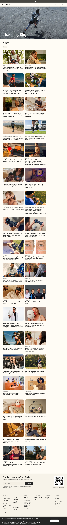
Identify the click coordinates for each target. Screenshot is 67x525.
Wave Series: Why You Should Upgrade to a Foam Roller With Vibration (11, 441)
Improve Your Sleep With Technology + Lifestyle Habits (35, 394)
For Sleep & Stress (5, 501)
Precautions (26, 508)
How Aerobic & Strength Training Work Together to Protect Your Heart (35, 463)
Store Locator (27, 500)
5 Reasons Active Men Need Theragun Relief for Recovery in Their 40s (13, 185)
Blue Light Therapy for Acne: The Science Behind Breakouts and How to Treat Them (35, 186)
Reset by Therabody (26, 498)
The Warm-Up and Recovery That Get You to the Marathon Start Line (13, 349)
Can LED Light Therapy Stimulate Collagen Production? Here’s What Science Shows (34, 325)
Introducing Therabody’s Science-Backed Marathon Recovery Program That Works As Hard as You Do (13, 138)
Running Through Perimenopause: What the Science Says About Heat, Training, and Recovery (12, 115)
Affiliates (57, 500)
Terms (14, 486)
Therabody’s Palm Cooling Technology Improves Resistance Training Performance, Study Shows (13, 258)
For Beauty (5, 503)
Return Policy (16, 506)
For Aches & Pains (7, 498)
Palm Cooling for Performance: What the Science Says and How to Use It (12, 280)
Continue (54, 520)
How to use (47, 495)
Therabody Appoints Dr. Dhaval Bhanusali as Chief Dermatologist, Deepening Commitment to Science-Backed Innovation (13, 326)
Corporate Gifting (59, 501)
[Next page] (40, 470)
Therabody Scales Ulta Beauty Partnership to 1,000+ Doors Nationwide (11, 395)
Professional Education (47, 498)
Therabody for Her (38, 497)
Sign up (29, 483)
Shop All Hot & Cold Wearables (6, 513)
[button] (56, 4)
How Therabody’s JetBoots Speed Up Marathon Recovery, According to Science (13, 161)
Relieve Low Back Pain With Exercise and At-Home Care (35, 280)
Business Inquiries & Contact (57, 497)
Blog (35, 499)
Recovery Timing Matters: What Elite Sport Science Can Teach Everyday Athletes (35, 138)
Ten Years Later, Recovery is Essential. (35, 416)
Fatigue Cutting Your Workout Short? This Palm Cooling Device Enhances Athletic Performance (35, 235)
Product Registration (16, 510)
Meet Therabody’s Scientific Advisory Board (35, 302)
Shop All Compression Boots (6, 510)
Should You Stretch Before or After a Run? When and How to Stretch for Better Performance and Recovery (12, 92)
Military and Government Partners (58, 505)
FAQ (14, 495)
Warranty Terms (16, 507)
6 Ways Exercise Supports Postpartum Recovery (35, 440)
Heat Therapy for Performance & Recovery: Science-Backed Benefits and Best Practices (12, 464)
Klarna (14, 504)
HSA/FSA (15, 497)
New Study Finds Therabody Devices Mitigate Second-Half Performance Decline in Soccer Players (35, 92)
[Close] (64, 520)
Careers (25, 495)
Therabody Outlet (5, 516)
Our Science (37, 495)
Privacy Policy (33, 523)
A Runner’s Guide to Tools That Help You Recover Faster (35, 372)
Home (4, 46)
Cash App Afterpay (15, 501)
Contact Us (15, 499)
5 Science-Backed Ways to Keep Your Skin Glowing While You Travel (13, 372)
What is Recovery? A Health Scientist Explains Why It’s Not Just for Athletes (35, 68)
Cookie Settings (45, 520)
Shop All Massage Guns (7, 506)
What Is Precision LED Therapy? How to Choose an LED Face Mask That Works (12, 418)
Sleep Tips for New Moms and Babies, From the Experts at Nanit (13, 302)
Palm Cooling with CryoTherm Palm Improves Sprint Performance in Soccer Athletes (12, 235)
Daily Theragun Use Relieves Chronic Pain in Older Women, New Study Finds (13, 208)
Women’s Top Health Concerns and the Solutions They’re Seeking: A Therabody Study (34, 350)
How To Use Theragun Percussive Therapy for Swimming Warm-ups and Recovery (13, 69)
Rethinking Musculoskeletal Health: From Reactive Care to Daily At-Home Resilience (35, 115)
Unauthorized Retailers (27, 506)
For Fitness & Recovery (6, 496)
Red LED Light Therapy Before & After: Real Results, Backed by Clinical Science (35, 258)
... (35, 470)
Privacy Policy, (17, 486)
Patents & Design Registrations (27, 503)
